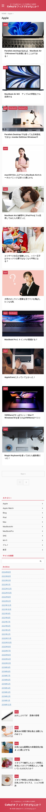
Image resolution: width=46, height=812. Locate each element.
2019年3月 (6, 692)
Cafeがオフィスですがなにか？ (23, 6)
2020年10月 (7, 642)
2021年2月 (6, 634)
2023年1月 (6, 584)
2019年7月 (6, 675)
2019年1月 (6, 700)
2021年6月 (6, 626)
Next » (23, 474)
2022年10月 (7, 593)
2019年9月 (6, 667)
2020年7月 (6, 651)
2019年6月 (6, 680)
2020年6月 (6, 655)
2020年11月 (6, 638)
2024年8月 (6, 572)
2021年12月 (6, 605)
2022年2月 (6, 601)
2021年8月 (6, 617)
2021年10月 (6, 609)
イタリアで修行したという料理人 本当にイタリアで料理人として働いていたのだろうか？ (30, 766)
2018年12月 (6, 704)
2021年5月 (6, 630)
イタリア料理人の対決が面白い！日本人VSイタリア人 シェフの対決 (29, 783)
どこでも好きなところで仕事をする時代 (23, 801)
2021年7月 (6, 622)
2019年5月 (6, 684)
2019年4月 (6, 688)
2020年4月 (6, 659)
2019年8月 (6, 671)
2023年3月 (6, 580)
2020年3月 (6, 663)
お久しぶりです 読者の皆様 (27, 715)
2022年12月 (7, 589)
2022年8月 (6, 597)
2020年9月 (6, 646)
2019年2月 (6, 696)
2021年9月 (6, 613)
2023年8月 (6, 576)
